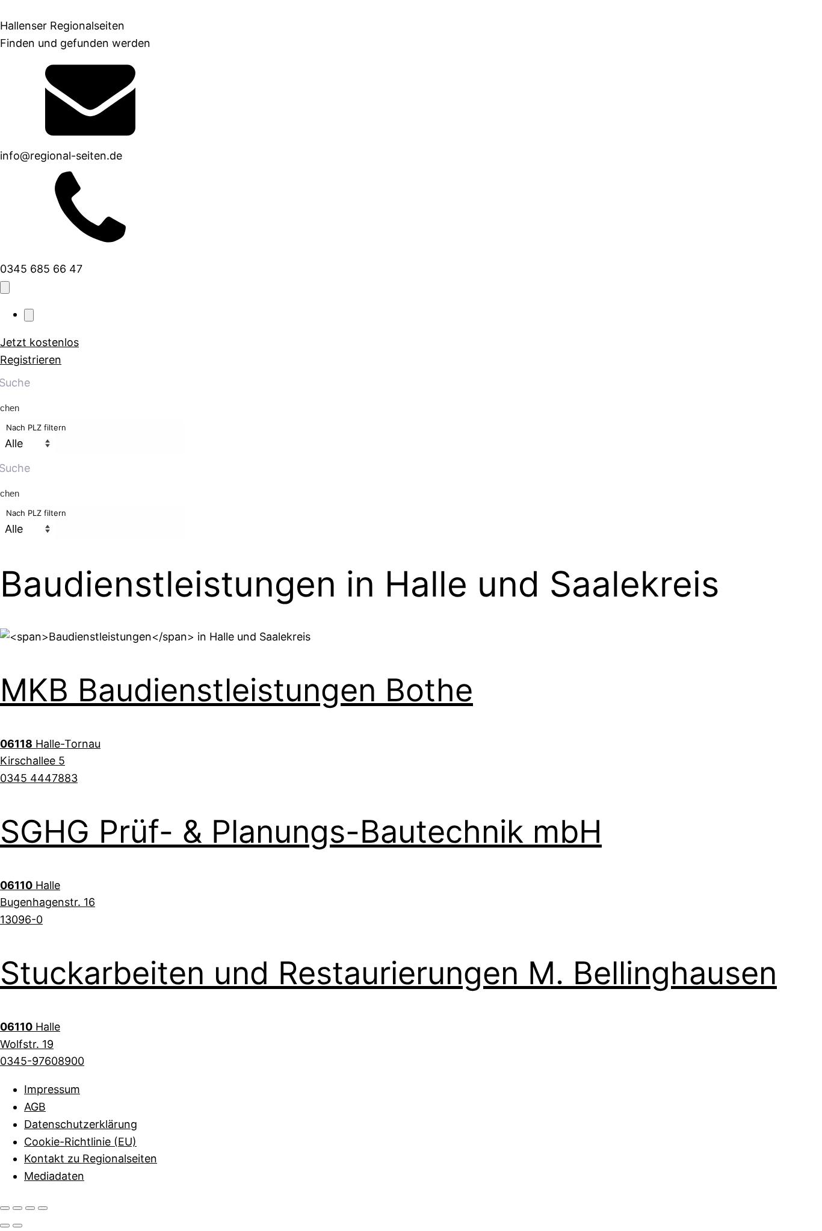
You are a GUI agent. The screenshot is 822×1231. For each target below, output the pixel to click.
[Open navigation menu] (5, 287)
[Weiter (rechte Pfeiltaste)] (17, 1225)
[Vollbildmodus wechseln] (17, 1208)
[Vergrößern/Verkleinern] (5, 1208)
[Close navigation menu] (29, 315)
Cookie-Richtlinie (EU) (80, 1141)
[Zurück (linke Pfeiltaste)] (5, 1225)
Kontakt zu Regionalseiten (90, 1158)
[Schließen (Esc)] (43, 1208)
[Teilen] (30, 1208)
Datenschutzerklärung (80, 1124)
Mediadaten (54, 1176)
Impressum (52, 1089)
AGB (35, 1106)
